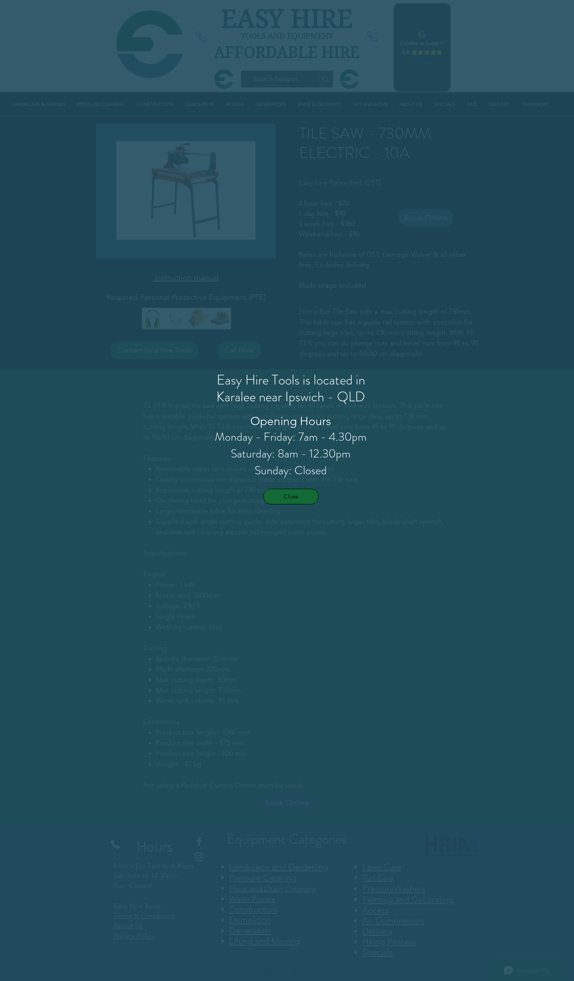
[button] (291, 496)
